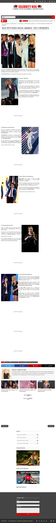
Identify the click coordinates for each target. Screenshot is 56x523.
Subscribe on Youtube (22, 440)
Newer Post (4, 426)
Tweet (9, 365)
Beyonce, (17, 31)
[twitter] (35, 1)
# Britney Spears (14, 362)
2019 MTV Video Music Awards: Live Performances (27, 390)
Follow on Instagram (22, 443)
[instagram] (43, 1)
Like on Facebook (21, 437)
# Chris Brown (22, 362)
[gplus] (40, 1)
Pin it (36, 365)
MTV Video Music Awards (30, 23)
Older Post (51, 426)
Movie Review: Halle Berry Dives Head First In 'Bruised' (33, 20)
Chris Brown (20, 23)
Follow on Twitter (22, 434)
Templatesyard (12, 521)
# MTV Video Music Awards (31, 362)
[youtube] (50, 1)
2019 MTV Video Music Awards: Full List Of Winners (9, 390)
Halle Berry (18, 20)
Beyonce (7, 23)
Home (3, 23)
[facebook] (38, 1)
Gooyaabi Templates (28, 521)
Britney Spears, (22, 31)
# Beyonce (7, 362)
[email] (47, 1)
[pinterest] (52, 1)
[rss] (45, 1)
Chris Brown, (28, 31)
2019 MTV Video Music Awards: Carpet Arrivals (45, 390)
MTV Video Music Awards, (36, 31)
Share (23, 365)
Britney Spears (14, 23)
